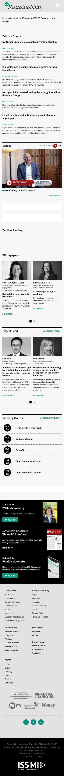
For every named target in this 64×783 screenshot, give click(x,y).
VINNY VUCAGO (8, 124)
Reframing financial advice (20, 190)
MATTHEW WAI (8, 48)
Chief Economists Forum (28, 461)
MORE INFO (7, 548)
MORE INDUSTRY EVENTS (50, 418)
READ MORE (7, 314)
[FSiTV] (57, 145)
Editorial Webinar (24, 439)
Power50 (20, 450)
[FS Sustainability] (23, 6)
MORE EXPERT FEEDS (51, 331)
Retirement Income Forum (29, 428)
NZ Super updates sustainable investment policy (29, 42)
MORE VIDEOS (54, 196)
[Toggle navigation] (57, 5)
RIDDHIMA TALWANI (10, 76)
